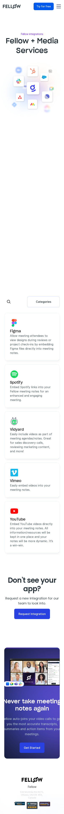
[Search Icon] (8, 301)
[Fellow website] (12, 6)
